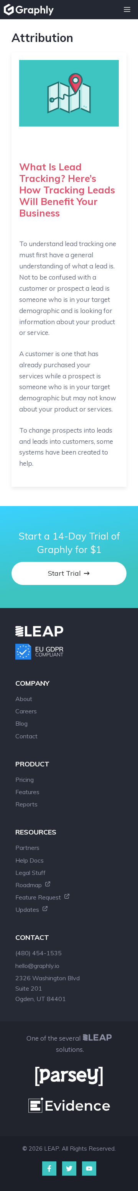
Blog (21, 723)
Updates (28, 909)
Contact (26, 736)
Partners (27, 847)
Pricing (24, 779)
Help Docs (29, 860)
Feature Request (38, 897)
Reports (26, 804)
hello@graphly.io (37, 965)
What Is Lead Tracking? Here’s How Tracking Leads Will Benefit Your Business (67, 190)
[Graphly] (31, 9)
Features (27, 792)
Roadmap (29, 885)
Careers (26, 711)
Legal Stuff (30, 872)
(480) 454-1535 (38, 953)
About (23, 699)
